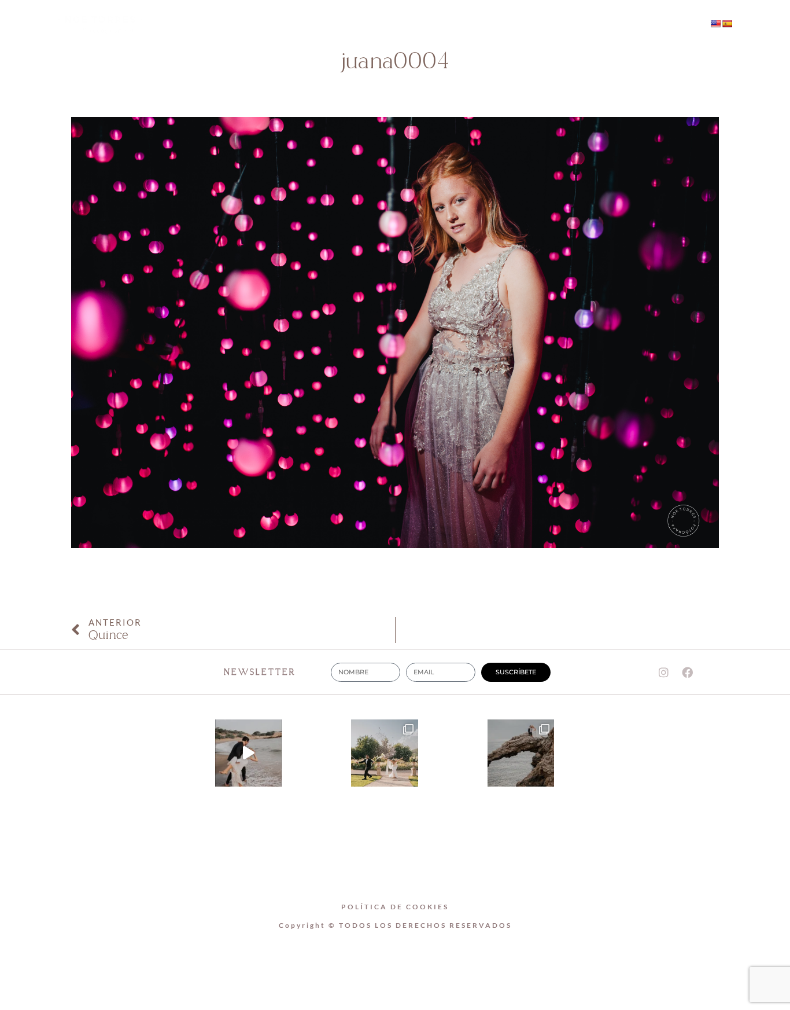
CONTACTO (500, 24)
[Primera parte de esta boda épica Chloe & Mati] (384, 753)
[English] (715, 23)
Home (280, 24)
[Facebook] (620, 25)
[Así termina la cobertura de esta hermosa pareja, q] (521, 753)
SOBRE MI (351, 24)
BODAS (424, 24)
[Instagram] (596, 25)
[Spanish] (727, 23)
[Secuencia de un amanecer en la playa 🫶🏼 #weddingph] (248, 753)
